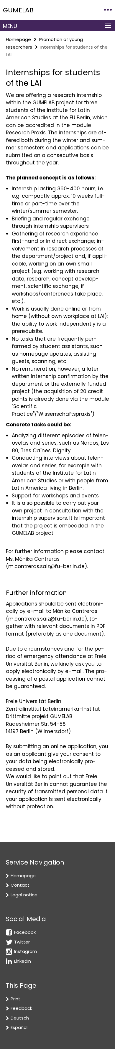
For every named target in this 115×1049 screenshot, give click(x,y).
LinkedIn (22, 961)
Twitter (22, 942)
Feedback (21, 1008)
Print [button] (15, 999)
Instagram (25, 951)
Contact (20, 885)
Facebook (25, 932)
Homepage (18, 39)
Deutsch (20, 1018)
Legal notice (24, 895)
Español (19, 1027)
